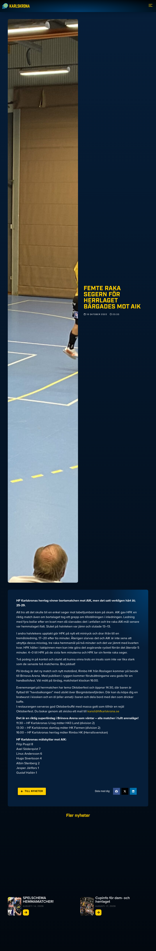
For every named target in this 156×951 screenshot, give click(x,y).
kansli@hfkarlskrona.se (103, 711)
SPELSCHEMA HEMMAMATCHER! (38, 899)
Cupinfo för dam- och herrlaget (112, 899)
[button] (116, 791)
